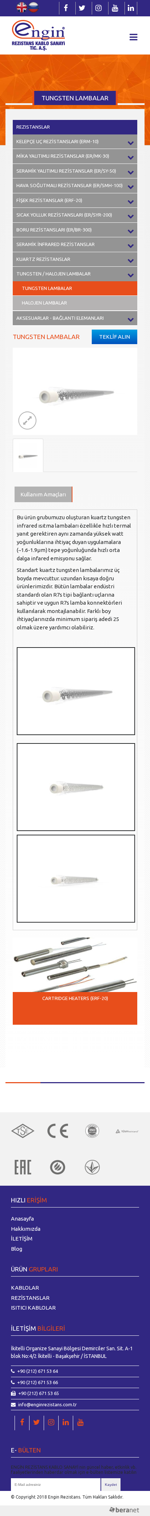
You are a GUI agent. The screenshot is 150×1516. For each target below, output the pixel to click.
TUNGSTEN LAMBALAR (47, 288)
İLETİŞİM (21, 1238)
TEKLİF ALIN (114, 337)
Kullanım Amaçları (43, 494)
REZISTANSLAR (33, 126)
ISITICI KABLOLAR (33, 1308)
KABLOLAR (25, 1288)
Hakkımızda (25, 1229)
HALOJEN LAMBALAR (44, 302)
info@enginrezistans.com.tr (47, 1404)
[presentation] (24, 1041)
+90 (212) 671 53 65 (38, 1393)
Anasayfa (22, 1218)
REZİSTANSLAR (30, 1298)
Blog (16, 1249)
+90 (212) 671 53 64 (37, 1371)
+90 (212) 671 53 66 (37, 1382)
